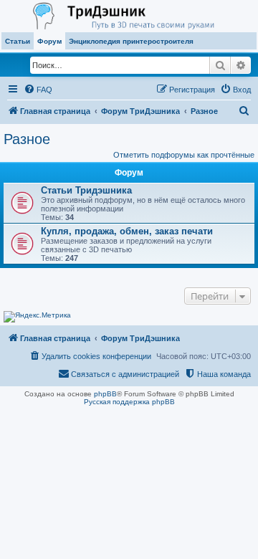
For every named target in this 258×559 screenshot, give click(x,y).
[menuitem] (38, 89)
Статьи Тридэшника (86, 190)
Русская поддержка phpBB (129, 402)
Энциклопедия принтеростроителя (131, 41)
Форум (49, 41)
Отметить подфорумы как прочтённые (183, 154)
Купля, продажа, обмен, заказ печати (127, 231)
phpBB (105, 394)
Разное (27, 139)
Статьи (17, 41)
